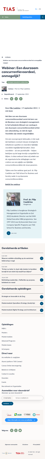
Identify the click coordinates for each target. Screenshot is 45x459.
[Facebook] (16, 430)
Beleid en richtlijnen (8, 370)
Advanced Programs (8, 341)
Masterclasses (6, 345)
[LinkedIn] (11, 430)
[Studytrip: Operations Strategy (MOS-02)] (22, 303)
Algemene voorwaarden (11, 444)
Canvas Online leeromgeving (11, 366)
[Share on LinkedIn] (11, 98)
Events (4, 382)
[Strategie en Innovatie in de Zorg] (22, 297)
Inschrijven (6, 403)
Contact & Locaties (8, 374)
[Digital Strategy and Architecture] (22, 310)
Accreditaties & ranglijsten (11, 357)
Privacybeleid (36, 444)
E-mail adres (7, 398)
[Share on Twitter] (16, 98)
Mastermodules (7, 337)
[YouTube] (20, 430)
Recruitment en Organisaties (11, 386)
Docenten (5, 378)
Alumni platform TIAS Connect (12, 361)
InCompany (5, 349)
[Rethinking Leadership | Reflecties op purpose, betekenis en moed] (22, 280)
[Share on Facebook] (20, 98)
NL (36, 9)
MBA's (4, 328)
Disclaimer (25, 444)
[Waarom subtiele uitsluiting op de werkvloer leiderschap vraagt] (22, 258)
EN (40, 9)
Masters (4, 333)
